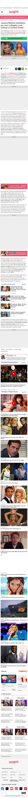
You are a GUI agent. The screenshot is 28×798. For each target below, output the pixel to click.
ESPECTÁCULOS (7, 14)
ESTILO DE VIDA (18, 14)
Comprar (13, 689)
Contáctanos (5, 780)
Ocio (19, 772)
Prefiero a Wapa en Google (9, 389)
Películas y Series (22, 774)
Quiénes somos (22, 780)
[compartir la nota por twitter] (19, 69)
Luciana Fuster (13, 35)
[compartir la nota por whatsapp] (22, 69)
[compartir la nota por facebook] (16, 69)
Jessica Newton (17, 30)
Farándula (11, 20)
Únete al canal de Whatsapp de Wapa (15, 38)
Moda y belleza (4, 774)
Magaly (16, 32)
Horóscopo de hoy (8, 7)
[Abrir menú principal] (2, 12)
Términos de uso (13, 780)
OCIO (21, 14)
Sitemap (20, 777)
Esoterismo (4, 777)
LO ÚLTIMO (2, 14)
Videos (11, 777)
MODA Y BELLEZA (12, 14)
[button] (26, 17)
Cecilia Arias (6, 68)
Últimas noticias (5, 772)
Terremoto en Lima (17, 7)
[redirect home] (14, 762)
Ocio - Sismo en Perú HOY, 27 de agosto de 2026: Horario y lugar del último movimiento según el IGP (13, 17)
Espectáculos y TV (4, 20)
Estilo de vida (12, 774)
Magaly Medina (17, 349)
